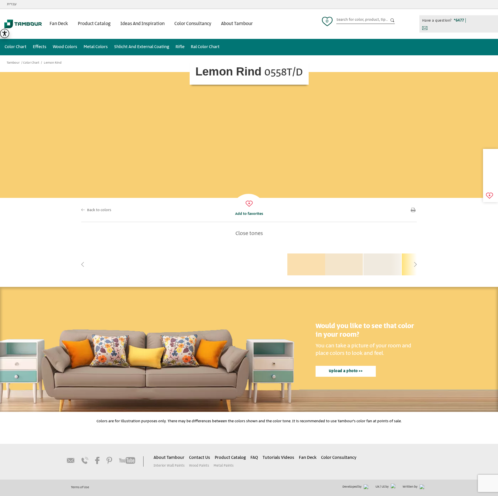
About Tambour (237, 23)
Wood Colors (65, 47)
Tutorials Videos (278, 457)
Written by (410, 486)
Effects (39, 47)
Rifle (180, 47)
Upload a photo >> (346, 371)
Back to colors (99, 210)
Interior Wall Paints (169, 465)
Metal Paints (223, 465)
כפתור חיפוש (392, 20)
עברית (11, 4)
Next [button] (415, 264)
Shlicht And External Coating (141, 47)
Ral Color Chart (205, 47)
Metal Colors (96, 47)
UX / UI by (382, 486)
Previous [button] (82, 264)
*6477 (459, 20)
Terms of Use (80, 487)
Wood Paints (199, 465)
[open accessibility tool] (4, 33)
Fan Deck (59, 23)
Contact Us (199, 457)
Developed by (352, 486)
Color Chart (16, 47)
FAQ (254, 457)
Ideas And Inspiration (142, 23)
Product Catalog (94, 23)
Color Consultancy (192, 23)
